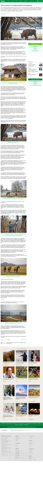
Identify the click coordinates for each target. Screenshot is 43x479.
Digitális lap (35, 48)
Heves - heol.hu (4, 446)
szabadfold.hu (17, 438)
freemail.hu (30, 450)
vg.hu (16, 444)
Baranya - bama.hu (4, 438)
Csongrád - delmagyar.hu (5, 441)
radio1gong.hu (31, 457)
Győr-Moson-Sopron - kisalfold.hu (6, 444)
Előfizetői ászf (39, 423)
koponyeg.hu (31, 451)
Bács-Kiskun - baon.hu (5, 437)
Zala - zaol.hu (3, 455)
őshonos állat (8, 339)
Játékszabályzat (21, 424)
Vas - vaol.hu (3, 453)
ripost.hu (30, 443)
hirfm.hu (30, 458)
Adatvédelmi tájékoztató (21, 423)
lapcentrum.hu (31, 453)
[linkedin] (39, 430)
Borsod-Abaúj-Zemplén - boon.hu (6, 440)
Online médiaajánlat (8, 423)
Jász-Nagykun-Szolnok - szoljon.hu (6, 447)
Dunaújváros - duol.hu (5, 442)
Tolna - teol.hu (4, 452)
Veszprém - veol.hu (4, 454)
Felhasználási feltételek (29, 423)
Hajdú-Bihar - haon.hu (5, 445)
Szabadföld (21, 342)
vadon (2, 339)
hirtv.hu (16, 439)
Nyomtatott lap (35, 50)
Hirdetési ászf (34, 423)
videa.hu (30, 452)
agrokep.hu (17, 445)
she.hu (30, 446)
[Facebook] (39, 1)
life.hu (30, 445)
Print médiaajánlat (14, 423)
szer (4, 339)
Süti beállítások (26, 424)
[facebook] (37, 430)
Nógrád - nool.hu (4, 449)
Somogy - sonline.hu (4, 450)
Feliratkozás (35, 83)
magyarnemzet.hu (18, 437)
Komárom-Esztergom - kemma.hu (6, 448)
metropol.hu (31, 444)
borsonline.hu (31, 442)
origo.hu (16, 440)
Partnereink (16, 424)
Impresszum (3, 423)
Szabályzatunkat (39, 85)
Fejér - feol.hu (4, 443)
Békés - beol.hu (4, 439)
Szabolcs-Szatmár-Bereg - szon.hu (6, 451)
